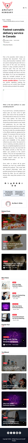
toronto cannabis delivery (10, 80)
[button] (25, 338)
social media (15, 304)
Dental (14, 282)
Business (14, 314)
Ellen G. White (18, 203)
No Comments (6, 42)
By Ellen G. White (8, 40)
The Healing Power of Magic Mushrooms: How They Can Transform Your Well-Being (13, 265)
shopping (5, 26)
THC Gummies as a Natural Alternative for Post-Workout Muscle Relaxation (13, 226)
